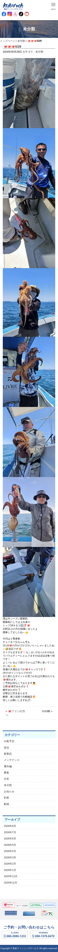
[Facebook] (4, 14)
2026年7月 (10, 832)
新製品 (8, 753)
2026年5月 (10, 844)
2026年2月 (10, 863)
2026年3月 (10, 857)
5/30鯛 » (47, 711)
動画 (6, 804)
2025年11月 (10, 882)
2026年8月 (10, 826)
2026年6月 (10, 838)
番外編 (8, 766)
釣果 (6, 797)
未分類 (21, 41)
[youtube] (26, 14)
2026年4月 (10, 851)
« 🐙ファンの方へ (15, 713)
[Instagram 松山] (9, 14)
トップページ (7, 41)
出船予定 (9, 741)
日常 (6, 778)
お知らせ (9, 791)
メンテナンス (12, 760)
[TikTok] (21, 14)
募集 (6, 772)
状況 (6, 747)
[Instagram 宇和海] (15, 14)
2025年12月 (10, 876)
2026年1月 (10, 870)
